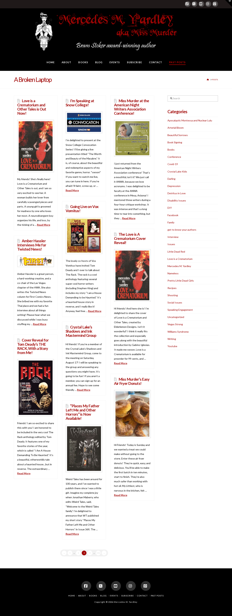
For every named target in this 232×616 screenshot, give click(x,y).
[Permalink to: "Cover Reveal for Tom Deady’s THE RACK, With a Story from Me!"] (36, 388)
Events (114, 595)
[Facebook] (187, 4)
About (82, 595)
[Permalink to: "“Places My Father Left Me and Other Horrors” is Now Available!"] (84, 448)
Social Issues (174, 302)
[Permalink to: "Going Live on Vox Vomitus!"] (84, 236)
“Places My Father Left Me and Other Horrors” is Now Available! (82, 412)
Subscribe (127, 595)
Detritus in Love (176, 193)
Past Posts (157, 595)
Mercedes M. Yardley (179, 266)
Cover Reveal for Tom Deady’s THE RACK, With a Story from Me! (33, 346)
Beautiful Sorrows (177, 135)
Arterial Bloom (175, 127)
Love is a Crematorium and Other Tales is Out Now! (31, 106)
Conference (174, 156)
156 (98, 553)
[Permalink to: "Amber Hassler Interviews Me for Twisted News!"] (36, 261)
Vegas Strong (175, 324)
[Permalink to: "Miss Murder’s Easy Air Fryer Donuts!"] (132, 414)
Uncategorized (175, 317)
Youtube (172, 346)
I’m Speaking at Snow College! (80, 102)
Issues (171, 244)
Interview (173, 236)
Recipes (172, 288)
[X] (194, 4)
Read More (43, 224)
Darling (171, 178)
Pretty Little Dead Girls (180, 280)
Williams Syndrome (178, 331)
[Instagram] (208, 4)
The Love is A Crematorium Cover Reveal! (130, 238)
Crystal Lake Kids (177, 171)
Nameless (173, 273)
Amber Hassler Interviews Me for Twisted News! (31, 244)
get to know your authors (181, 229)
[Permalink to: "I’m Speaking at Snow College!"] (84, 122)
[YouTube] (201, 4)
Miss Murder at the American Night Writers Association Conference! (131, 106)
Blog (103, 595)
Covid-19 (172, 164)
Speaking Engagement (180, 309)
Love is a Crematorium (179, 258)
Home (71, 595)
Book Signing (174, 142)
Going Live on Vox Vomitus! (82, 208)
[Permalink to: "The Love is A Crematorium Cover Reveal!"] (132, 275)
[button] (228, 3)
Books (171, 149)
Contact (142, 595)
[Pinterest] (215, 4)
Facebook (172, 215)
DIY (169, 207)
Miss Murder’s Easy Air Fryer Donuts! (132, 381)
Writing (171, 338)
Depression (174, 186)
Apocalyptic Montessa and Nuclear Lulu (189, 120)
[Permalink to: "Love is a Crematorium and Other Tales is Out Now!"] (36, 146)
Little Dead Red (176, 251)
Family (170, 222)
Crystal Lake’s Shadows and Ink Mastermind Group (81, 331)
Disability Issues (176, 200)
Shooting (172, 295)
